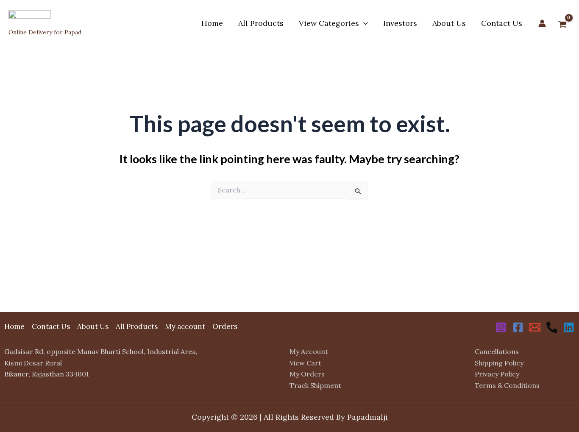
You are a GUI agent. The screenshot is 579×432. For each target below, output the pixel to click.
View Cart (305, 363)
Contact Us (501, 23)
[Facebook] (518, 327)
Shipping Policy (499, 363)
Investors (400, 23)
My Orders (307, 374)
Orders (224, 326)
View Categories (329, 23)
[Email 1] (535, 327)
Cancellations (497, 351)
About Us (449, 23)
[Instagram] (501, 327)
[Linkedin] (569, 327)
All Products (261, 23)
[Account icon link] (542, 23)
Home (212, 23)
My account (185, 326)
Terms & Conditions (507, 385)
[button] (363, 23)
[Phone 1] (552, 327)
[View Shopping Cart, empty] (562, 25)
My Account (309, 351)
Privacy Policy (497, 374)
